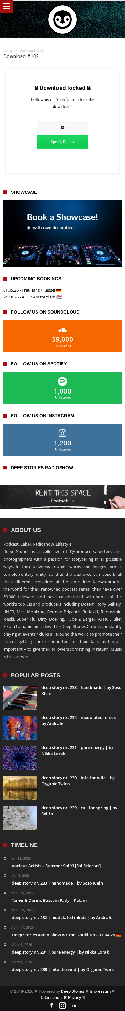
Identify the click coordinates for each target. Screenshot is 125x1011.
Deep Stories (72, 991)
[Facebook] (51, 1005)
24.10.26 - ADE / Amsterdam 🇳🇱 (32, 297)
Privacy (74, 997)
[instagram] (62, 1005)
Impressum (100, 991)
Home (8, 50)
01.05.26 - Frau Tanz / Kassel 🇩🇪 (32, 290)
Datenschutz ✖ (53, 997)
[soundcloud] (74, 1005)
